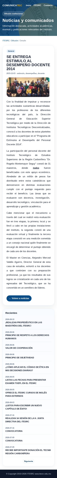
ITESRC (37, 5)
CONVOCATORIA (14, 431)
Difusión (14, 40)
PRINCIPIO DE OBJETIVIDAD (19, 358)
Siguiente (28, 461)
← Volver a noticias (19, 298)
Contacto (48, 5)
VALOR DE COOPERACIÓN (19, 348)
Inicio (28, 5)
